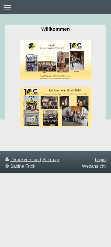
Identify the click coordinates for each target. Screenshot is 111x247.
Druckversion (25, 159)
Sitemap (50, 159)
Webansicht (94, 166)
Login (100, 159)
